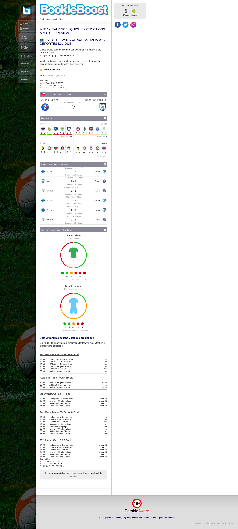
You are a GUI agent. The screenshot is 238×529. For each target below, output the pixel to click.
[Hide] (105, 118)
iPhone (26, 23)
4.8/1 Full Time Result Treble (56, 377)
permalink (73, 476)
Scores (24, 72)
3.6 (48, 88)
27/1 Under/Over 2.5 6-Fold (55, 440)
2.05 (42, 88)
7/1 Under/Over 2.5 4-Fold (55, 393)
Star (105, 94)
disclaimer (61, 75)
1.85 (56, 88)
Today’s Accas (24, 37)
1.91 (63, 88)
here (58, 69)
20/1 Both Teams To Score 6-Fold (59, 354)
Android (26, 29)
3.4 (45, 88)
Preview (86, 473)
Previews (25, 64)
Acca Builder (24, 47)
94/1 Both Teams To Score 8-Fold (59, 412)
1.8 (59, 88)
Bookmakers (27, 56)
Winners (24, 80)
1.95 (52, 88)
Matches (69, 473)
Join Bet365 (45, 81)
